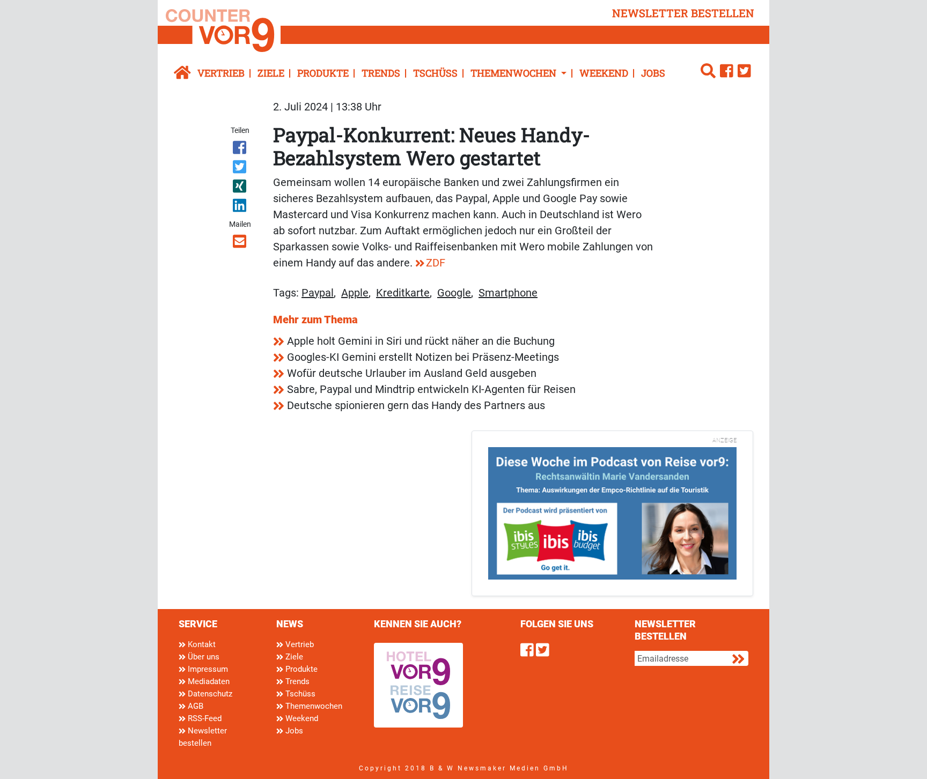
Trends (381, 72)
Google (454, 292)
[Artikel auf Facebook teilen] (241, 149)
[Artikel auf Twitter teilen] (241, 169)
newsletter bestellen (683, 13)
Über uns (202, 657)
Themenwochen (312, 706)
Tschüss (435, 72)
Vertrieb (221, 72)
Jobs (653, 72)
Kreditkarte (403, 292)
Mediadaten (208, 681)
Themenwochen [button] (514, 72)
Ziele (271, 72)
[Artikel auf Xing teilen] (241, 188)
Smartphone (508, 292)
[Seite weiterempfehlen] (241, 243)
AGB (194, 706)
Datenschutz (209, 694)
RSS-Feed (204, 718)
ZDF (435, 262)
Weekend (603, 72)
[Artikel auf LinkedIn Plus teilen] (241, 207)
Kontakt (201, 644)
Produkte (323, 72)
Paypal (317, 292)
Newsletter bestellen (203, 737)
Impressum (207, 669)
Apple (355, 292)
